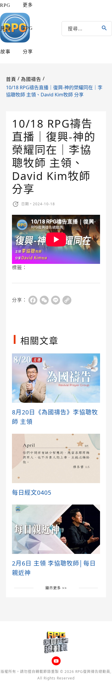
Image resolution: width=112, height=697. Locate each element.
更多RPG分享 (27, 28)
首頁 (11, 79)
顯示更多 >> (56, 588)
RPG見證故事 (5, 28)
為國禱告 (31, 79)
